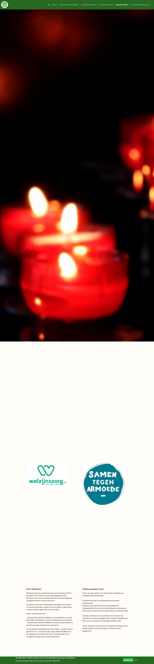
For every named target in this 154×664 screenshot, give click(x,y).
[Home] (4, 5)
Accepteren (128, 660)
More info (56, 660)
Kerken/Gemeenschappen (69, 5)
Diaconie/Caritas (121, 5)
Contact (54, 5)
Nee (135, 660)
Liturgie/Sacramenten (88, 5)
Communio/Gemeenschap (139, 5)
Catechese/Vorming (106, 5)
